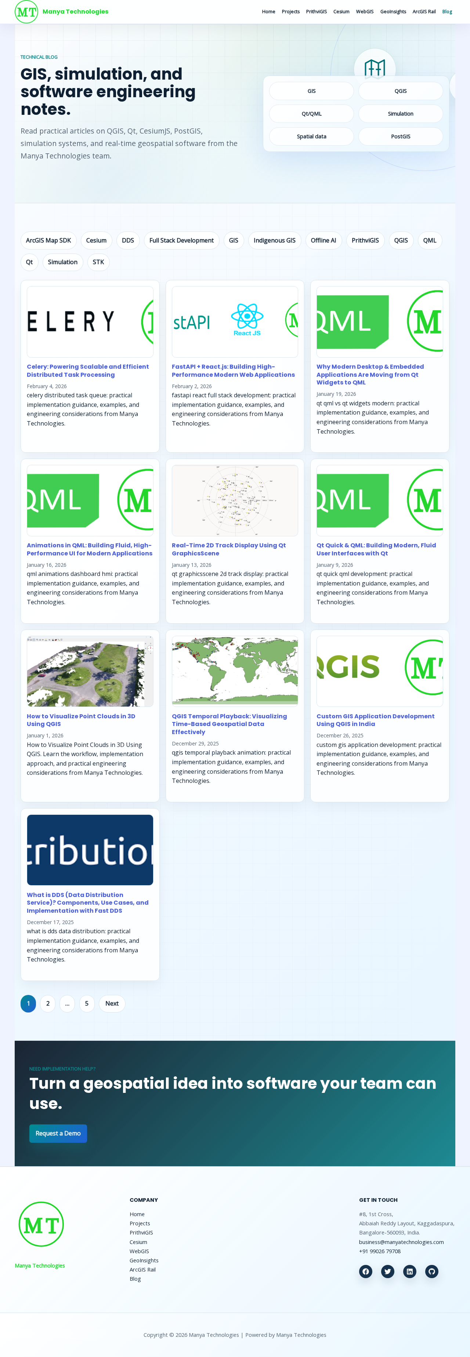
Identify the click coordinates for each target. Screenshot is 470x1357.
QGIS (401, 240)
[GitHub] (431, 1271)
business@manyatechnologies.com (401, 1241)
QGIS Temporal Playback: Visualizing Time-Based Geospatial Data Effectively (229, 724)
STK (98, 262)
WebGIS (365, 11)
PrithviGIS (316, 11)
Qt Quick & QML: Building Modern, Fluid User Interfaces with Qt (376, 549)
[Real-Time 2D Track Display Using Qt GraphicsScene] (235, 500)
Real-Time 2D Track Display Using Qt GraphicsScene (229, 549)
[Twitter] (387, 1271)
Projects (291, 11)
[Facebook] (365, 1271)
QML (430, 240)
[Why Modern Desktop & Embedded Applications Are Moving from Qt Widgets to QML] (380, 322)
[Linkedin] (409, 1271)
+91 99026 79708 (380, 1251)
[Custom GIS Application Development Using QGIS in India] (380, 671)
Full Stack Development (181, 240)
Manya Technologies (76, 11)
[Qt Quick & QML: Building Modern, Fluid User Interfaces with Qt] (380, 500)
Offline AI (323, 240)
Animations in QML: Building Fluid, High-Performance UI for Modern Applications (89, 549)
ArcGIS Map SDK (48, 240)
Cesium (341, 11)
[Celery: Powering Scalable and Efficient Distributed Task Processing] (90, 322)
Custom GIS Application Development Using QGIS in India (376, 720)
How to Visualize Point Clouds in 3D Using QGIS (81, 720)
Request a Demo (58, 1133)
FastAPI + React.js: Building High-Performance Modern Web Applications (233, 370)
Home (268, 11)
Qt (29, 262)
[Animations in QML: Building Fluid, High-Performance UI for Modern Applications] (90, 500)
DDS (128, 240)
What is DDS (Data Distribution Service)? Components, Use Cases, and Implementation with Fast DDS (88, 903)
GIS (233, 240)
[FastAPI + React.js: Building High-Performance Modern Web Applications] (235, 322)
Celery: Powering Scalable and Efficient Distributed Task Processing (88, 370)
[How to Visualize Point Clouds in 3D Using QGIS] (90, 671)
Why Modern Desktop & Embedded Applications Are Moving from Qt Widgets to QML (370, 374)
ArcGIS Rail (424, 11)
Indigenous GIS (275, 240)
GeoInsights (393, 11)
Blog (447, 11)
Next (112, 1003)
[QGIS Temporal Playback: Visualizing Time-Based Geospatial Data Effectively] (235, 671)
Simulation (62, 262)
